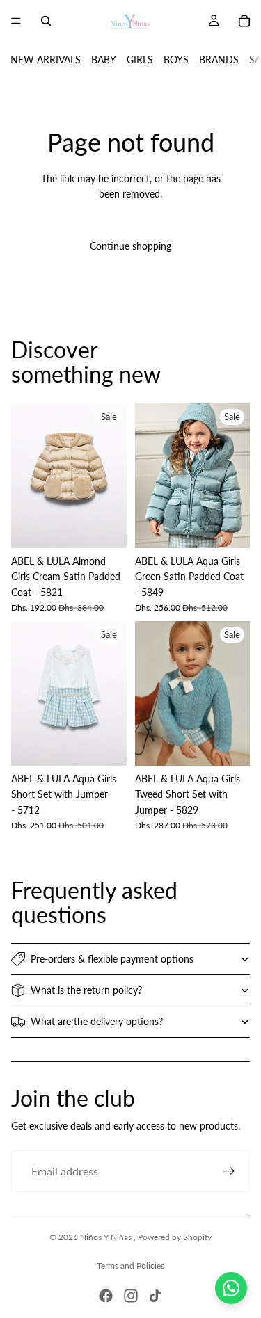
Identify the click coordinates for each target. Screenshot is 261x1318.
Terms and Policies (130, 1265)
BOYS (176, 59)
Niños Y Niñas (107, 1237)
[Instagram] (130, 1295)
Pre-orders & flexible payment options (112, 959)
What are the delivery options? (97, 1021)
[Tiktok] (155, 1295)
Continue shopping (130, 246)
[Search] (46, 21)
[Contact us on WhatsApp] (231, 1288)
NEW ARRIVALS (45, 59)
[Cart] (244, 21)
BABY (103, 59)
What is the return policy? (86, 990)
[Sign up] (229, 1171)
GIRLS (140, 59)
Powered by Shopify (175, 1237)
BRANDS (219, 59)
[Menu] (16, 21)
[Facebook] (105, 1295)
